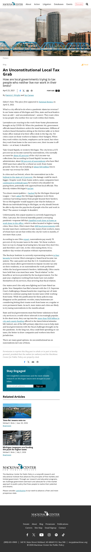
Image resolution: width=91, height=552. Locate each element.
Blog (4, 64)
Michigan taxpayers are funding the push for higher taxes (18, 448)
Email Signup (50, 528)
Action (37, 4)
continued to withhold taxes (15, 183)
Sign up (39, 386)
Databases (59, 4)
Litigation (47, 4)
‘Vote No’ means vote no (14, 420)
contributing (21, 491)
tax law (30, 188)
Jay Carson (29, 95)
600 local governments (45, 226)
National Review (46, 102)
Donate (79, 4)
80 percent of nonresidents (33, 161)
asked (18, 196)
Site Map (38, 528)
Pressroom (50, 524)
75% (56, 91)
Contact (62, 528)
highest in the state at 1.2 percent (17, 177)
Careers (28, 528)
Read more (7, 426)
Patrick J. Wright (12, 95)
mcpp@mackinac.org (78, 542)
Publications (62, 524)
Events (69, 4)
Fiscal (86, 65)
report (26, 239)
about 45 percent (21, 155)
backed (31, 193)
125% (59, 91)
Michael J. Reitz (9, 423)
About (28, 4)
